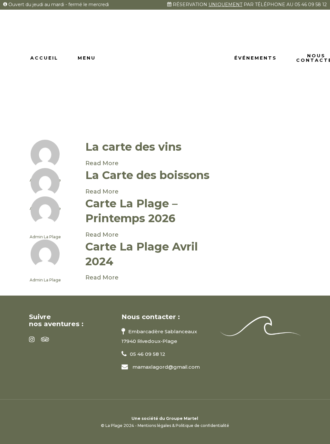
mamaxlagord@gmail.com (165, 367)
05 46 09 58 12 (311, 4)
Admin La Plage (45, 236)
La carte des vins (133, 147)
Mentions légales (154, 425)
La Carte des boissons (147, 175)
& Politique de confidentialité (200, 425)
